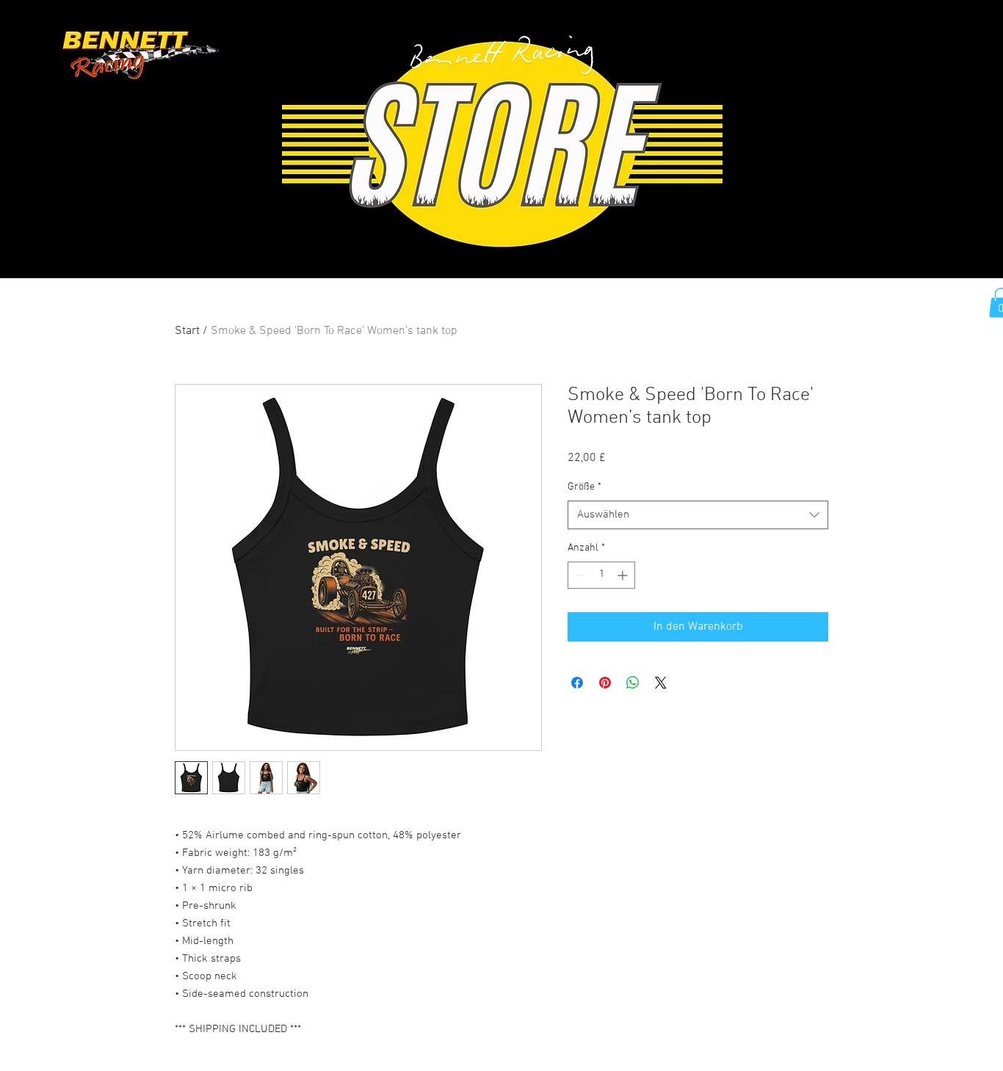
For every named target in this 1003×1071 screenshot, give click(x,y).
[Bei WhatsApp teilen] (633, 682)
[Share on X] (661, 682)
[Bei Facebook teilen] (577, 682)
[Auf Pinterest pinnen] (605, 682)
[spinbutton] (601, 575)
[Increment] (624, 575)
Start (187, 331)
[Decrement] (579, 575)
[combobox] (698, 515)
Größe (584, 487)
